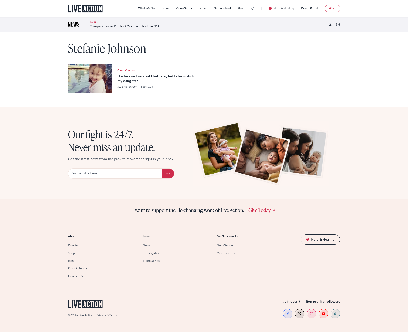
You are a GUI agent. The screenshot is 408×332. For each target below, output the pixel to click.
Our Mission (225, 245)
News (203, 8)
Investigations (152, 253)
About (72, 236)
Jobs (71, 261)
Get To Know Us (228, 236)
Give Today (259, 210)
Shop (241, 8)
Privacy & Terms (107, 315)
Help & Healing (283, 8)
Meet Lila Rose (226, 253)
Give (332, 8)
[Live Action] (85, 9)
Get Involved (222, 8)
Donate (73, 245)
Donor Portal (309, 8)
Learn (165, 8)
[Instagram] (338, 24)
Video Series (184, 8)
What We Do (146, 8)
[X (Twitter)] (330, 24)
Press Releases (78, 268)
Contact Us (75, 276)
